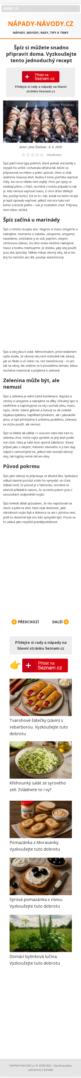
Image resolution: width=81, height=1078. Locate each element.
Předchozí (28, 622)
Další (57, 622)
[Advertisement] (40, 304)
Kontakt (48, 1070)
